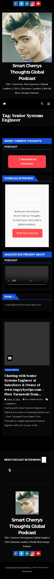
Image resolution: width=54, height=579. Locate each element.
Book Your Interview (27, 233)
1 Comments (10, 403)
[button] (42, 104)
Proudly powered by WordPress (18, 567)
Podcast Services (11, 370)
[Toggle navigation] (49, 104)
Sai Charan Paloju (34, 399)
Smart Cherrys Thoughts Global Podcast (27, 72)
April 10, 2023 (14, 399)
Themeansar (27, 571)
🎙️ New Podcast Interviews (27, 161)
